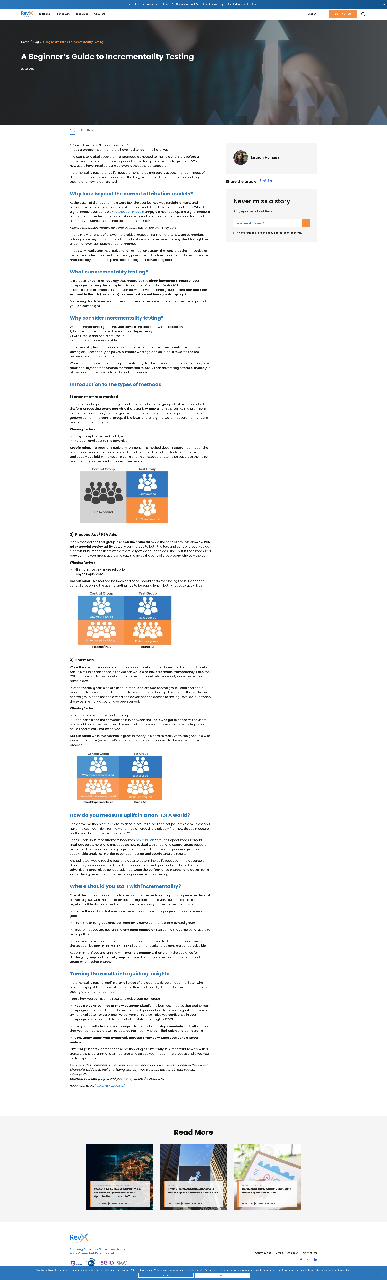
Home (25, 42)
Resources (81, 14)
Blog (36, 42)
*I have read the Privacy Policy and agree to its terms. (269, 232)
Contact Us (343, 14)
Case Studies (263, 1252)
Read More (87, 130)
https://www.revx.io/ (109, 1086)
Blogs (279, 1252)
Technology (62, 14)
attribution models (129, 212)
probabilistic (145, 840)
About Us (99, 14)
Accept (166, 1275)
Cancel (222, 1275)
